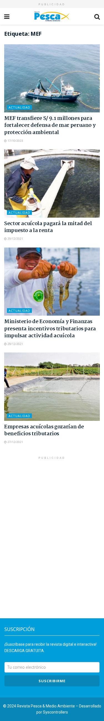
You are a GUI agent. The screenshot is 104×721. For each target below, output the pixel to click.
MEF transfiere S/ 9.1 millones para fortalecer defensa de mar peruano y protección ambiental (49, 125)
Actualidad (19, 107)
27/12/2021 (15, 442)
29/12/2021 (15, 239)
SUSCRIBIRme (52, 680)
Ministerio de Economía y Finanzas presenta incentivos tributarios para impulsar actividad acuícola (50, 329)
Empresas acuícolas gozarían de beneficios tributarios (44, 430)
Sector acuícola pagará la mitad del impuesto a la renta (48, 227)
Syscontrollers (55, 712)
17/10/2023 (15, 141)
